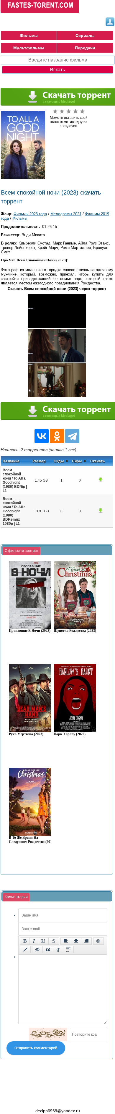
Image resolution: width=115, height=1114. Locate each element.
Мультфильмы (28, 48)
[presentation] (21, 551)
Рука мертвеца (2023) (26, 734)
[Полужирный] (25, 941)
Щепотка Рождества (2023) (75, 631)
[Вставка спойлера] (68, 949)
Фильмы (29, 35)
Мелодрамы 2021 (65, 214)
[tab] (22, 551)
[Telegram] (72, 436)
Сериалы (85, 35)
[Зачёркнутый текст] (53, 941)
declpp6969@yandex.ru (57, 1110)
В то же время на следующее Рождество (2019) (32, 840)
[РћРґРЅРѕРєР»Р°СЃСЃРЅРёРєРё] (57, 436)
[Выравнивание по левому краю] (65, 941)
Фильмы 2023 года (30, 214)
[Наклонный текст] (33, 941)
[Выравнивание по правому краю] (86, 941)
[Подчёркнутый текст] (43, 941)
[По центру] (76, 941)
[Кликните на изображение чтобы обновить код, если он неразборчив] (48, 1034)
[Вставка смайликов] (98, 941)
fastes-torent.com (33, 1100)
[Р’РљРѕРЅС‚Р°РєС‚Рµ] (41, 436)
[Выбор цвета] (25, 949)
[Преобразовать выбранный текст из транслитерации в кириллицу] (58, 949)
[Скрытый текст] (37, 949)
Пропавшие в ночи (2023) (29, 631)
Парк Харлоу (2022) (70, 734)
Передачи (85, 48)
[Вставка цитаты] (47, 949)
